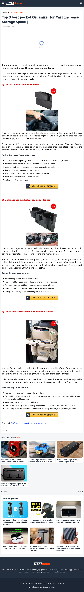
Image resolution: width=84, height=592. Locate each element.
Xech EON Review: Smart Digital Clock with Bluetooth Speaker (68, 521)
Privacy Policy (40, 583)
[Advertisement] (41, 46)
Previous (6, 492)
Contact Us (51, 583)
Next (79, 492)
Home (4, 13)
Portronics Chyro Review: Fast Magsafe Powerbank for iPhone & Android (68, 548)
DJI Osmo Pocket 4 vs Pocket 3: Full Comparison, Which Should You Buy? (15, 522)
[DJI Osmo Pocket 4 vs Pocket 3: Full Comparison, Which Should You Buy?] (15, 509)
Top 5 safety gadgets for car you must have (28, 423)
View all (19, 438)
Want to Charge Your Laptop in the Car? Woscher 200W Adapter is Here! (14, 485)
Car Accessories (16, 13)
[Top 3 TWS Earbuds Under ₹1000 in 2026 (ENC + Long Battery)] (15, 536)
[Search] (81, 3)
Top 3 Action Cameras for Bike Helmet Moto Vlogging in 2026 (41, 521)
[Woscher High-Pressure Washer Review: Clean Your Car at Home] (42, 449)
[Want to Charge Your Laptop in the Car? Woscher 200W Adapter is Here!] (14, 473)
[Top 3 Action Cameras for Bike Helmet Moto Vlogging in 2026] (42, 509)
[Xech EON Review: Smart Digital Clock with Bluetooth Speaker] (68, 509)
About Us (29, 583)
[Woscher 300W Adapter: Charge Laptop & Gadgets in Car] (70, 449)
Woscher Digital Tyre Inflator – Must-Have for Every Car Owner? (12, 461)
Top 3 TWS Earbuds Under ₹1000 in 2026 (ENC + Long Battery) (15, 547)
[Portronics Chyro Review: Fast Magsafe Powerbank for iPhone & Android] (68, 536)
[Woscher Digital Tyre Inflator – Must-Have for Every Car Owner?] (14, 449)
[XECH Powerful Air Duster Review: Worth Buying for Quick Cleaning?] (42, 536)
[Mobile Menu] (3, 3)
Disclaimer (61, 583)
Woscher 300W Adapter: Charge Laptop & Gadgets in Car (68, 461)
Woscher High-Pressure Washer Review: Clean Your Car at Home (40, 461)
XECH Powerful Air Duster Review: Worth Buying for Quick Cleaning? (42, 548)
